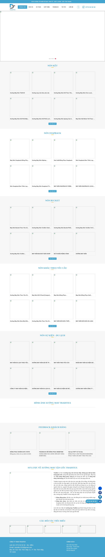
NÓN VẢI (31, 7)
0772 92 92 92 (90, 7)
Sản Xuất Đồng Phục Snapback (63, 160)
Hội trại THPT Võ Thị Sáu (75, 452)
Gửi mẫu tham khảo (72, 544)
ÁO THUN (38, 7)
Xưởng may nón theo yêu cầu (40, 93)
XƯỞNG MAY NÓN (81, 253)
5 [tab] (55, 58)
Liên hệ (71, 7)
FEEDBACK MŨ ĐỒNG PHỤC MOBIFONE (51, 452)
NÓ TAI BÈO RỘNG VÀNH (61, 253)
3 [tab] (52, 58)
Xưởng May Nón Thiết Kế (17, 93)
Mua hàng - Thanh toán (73, 546)
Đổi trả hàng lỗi (71, 550)
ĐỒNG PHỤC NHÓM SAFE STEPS (20, 452)
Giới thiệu (47, 7)
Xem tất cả (52, 123)
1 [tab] (49, 58)
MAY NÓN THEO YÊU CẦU (61, 362)
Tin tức (63, 7)
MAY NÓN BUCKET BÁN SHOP (41, 253)
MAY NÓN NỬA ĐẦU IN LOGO (84, 321)
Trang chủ (22, 7)
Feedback (56, 7)
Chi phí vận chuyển (72, 548)
